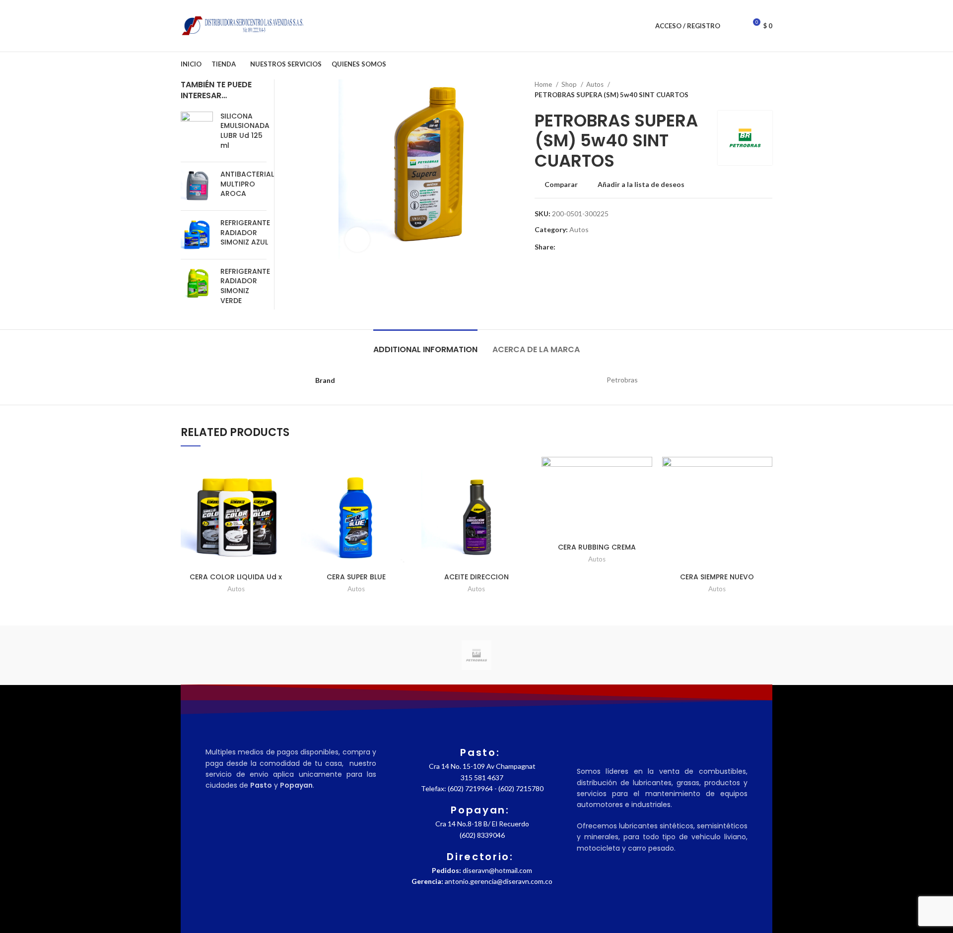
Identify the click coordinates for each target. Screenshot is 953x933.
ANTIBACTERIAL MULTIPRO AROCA (247, 184)
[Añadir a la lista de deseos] (283, 473)
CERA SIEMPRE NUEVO (717, 577)
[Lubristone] (645, 655)
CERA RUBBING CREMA (597, 547)
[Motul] (561, 655)
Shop (569, 84)
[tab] (425, 344)
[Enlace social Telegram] (609, 247)
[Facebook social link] (563, 247)
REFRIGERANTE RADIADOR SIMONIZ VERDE (245, 286)
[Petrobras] (476, 655)
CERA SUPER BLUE (356, 577)
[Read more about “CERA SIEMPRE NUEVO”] (764, 495)
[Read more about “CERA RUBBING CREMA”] (644, 495)
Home (544, 84)
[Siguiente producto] (767, 90)
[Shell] (307, 655)
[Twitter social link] (575, 247)
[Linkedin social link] (598, 247)
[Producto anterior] (747, 90)
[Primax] (392, 655)
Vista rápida (283, 517)
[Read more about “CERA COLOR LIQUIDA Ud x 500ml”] (283, 495)
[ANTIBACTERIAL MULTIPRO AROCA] (197, 186)
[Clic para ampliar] (357, 239)
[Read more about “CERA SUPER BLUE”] (404, 495)
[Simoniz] (223, 655)
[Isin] (730, 655)
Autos (595, 84)
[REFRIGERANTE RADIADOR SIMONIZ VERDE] (197, 288)
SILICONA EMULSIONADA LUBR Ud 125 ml (245, 131)
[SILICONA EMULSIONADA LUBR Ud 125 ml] (197, 133)
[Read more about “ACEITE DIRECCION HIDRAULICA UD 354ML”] (524, 495)
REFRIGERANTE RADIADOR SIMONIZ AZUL (245, 232)
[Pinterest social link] (586, 247)
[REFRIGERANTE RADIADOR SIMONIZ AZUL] (197, 234)
